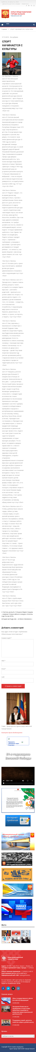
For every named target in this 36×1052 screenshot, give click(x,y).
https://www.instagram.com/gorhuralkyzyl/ (34, 5)
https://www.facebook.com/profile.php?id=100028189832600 (26, 5)
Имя (3, 661)
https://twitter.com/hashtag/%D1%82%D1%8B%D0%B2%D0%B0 (28, 5)
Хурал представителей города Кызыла (22, 1049)
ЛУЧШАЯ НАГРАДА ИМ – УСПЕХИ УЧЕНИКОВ (16, 619)
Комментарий (6, 638)
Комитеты (25, 4)
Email (3, 669)
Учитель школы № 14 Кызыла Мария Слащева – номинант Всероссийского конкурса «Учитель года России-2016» (17, 614)
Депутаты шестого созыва (11, 4)
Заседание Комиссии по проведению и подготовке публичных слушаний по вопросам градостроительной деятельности (22, 1010)
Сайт (3, 677)
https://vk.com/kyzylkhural (31, 5)
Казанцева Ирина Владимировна (11, 732)
